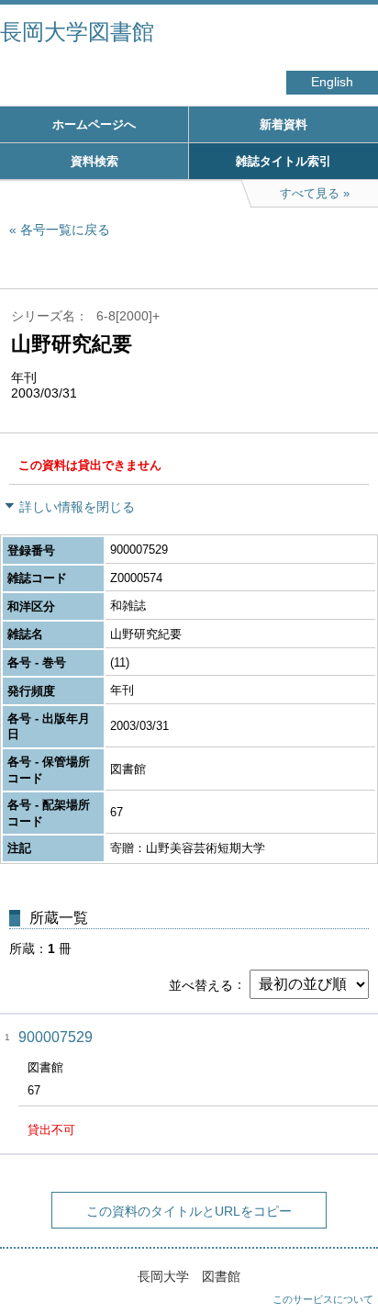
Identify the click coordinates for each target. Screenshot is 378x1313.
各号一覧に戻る (65, 229)
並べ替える (201, 984)
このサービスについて (322, 1299)
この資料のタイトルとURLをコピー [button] (189, 1211)
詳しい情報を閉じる (77, 506)
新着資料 (283, 124)
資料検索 (94, 161)
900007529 (55, 1037)
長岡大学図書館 (77, 31)
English (332, 82)
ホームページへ (94, 124)
